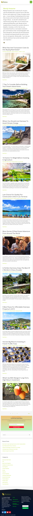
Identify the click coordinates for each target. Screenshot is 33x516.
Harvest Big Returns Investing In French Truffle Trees (14, 343)
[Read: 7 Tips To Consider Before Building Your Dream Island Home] (16, 98)
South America (5, 482)
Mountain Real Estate (6, 477)
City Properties (5, 271)
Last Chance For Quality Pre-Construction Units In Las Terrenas (15, 196)
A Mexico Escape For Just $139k (8, 450)
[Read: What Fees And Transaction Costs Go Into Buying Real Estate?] (16, 61)
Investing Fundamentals (7, 51)
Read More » (5, 79)
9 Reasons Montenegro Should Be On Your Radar (11, 447)
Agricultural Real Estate (7, 161)
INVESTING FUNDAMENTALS (16, 504)
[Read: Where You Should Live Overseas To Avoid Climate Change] (16, 135)
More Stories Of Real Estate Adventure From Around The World (16, 232)
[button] (16, 506)
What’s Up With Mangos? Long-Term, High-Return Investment (16, 379)
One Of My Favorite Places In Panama (9, 445)
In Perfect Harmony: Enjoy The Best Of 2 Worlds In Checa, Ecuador (16, 269)
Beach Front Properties (6, 463)
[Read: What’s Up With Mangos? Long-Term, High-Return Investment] (16, 391)
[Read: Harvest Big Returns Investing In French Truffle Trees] (16, 354)
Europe (4, 345)
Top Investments (6, 310)
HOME (14, 497)
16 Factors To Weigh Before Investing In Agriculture (16, 159)
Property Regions (5, 478)
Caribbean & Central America (8, 88)
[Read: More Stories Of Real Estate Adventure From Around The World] (16, 245)
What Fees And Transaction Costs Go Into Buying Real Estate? (16, 49)
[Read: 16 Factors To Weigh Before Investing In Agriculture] (16, 172)
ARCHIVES (14, 506)
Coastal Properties (5, 468)
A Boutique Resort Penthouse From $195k (9, 449)
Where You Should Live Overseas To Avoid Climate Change (15, 122)
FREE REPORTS (15, 499)
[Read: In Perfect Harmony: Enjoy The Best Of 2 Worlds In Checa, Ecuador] (16, 283)
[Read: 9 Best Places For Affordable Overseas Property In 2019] (16, 320)
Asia (3, 461)
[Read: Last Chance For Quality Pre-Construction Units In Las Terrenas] (16, 208)
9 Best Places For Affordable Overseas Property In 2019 (16, 308)
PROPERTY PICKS (16, 501)
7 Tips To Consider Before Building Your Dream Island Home (15, 85)
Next (29, 413)
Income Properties (5, 473)
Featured (4, 235)
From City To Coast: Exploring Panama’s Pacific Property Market (13, 444)
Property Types (5, 480)
